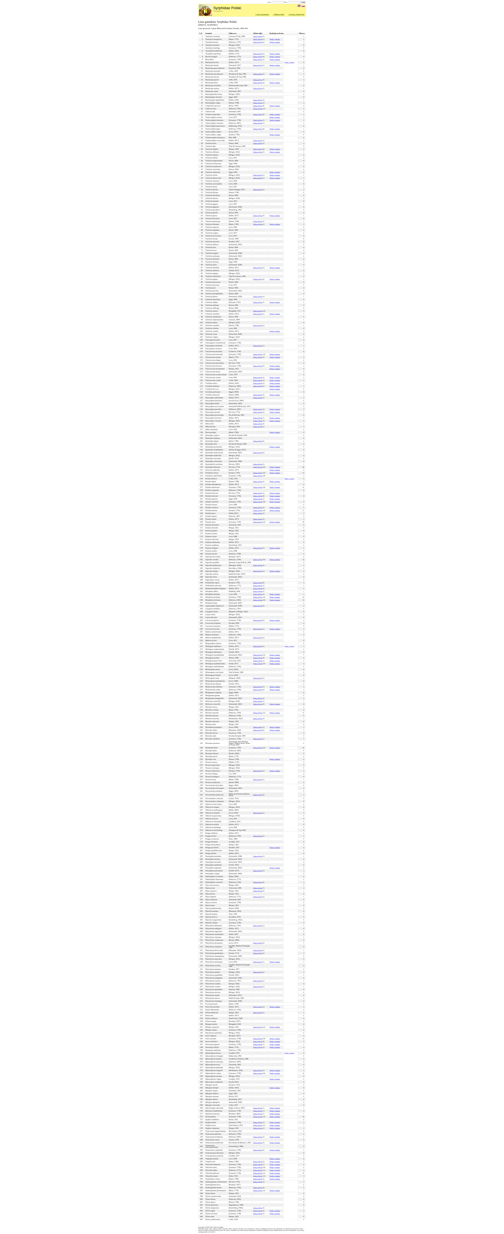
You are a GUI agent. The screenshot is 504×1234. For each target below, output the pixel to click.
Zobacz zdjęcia (257, 36)
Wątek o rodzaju (289, 62)
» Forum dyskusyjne (296, 15)
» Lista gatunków (262, 15)
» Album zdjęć (278, 15)
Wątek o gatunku (275, 39)
